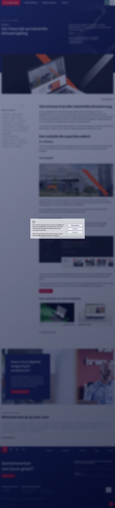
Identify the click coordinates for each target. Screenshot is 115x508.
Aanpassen (75, 232)
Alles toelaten (75, 225)
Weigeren (75, 229)
